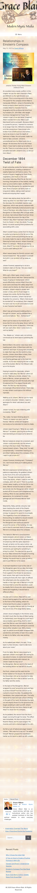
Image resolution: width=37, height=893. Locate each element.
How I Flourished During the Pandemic (18, 831)
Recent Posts (14, 799)
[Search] (28, 838)
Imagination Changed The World (16, 828)
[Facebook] (7, 814)
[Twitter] (9, 814)
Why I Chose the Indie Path (15, 855)
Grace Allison (18, 803)
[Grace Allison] (8, 809)
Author (6, 799)
